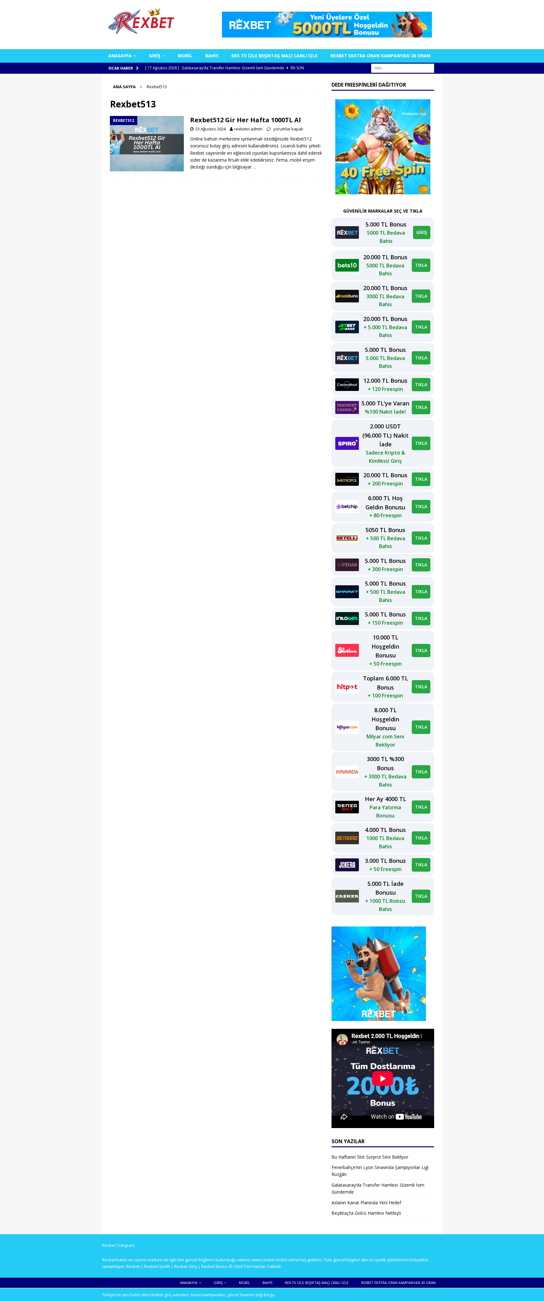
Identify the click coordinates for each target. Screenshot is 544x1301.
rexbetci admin (248, 129)
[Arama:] (402, 68)
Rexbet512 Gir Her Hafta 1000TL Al (245, 120)
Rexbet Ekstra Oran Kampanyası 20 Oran (380, 56)
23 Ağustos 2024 (210, 129)
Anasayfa (120, 56)
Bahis (211, 56)
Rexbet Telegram (118, 1245)
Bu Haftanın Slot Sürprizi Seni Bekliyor (370, 1157)
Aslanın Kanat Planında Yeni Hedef (366, 1203)
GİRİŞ (421, 232)
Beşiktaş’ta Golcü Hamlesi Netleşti (366, 1213)
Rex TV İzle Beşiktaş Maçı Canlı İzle (274, 56)
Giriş (155, 56)
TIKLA (421, 265)
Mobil (185, 56)
